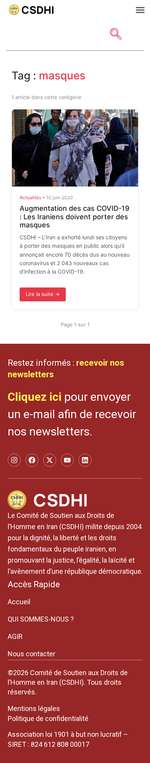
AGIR (15, 636)
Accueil (19, 602)
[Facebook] (31, 460)
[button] (140, 10)
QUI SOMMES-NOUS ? (41, 619)
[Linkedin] (85, 460)
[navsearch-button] (115, 34)
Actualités (30, 197)
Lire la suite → (43, 294)
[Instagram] (14, 460)
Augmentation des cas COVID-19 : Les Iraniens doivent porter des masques (74, 216)
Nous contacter (31, 654)
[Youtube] (67, 460)
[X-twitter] (49, 460)
